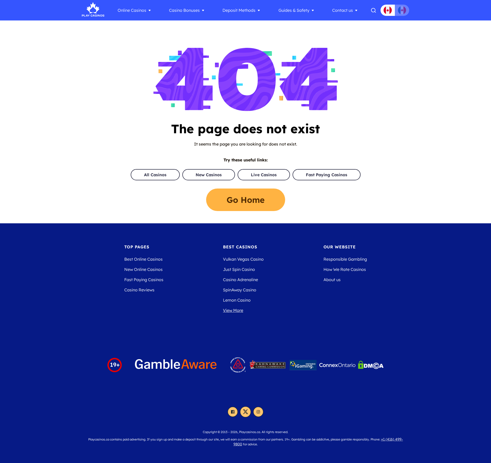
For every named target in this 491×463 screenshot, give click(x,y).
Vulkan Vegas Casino (243, 259)
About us (332, 279)
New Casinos (209, 174)
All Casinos (155, 174)
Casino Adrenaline (240, 279)
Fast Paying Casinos (326, 174)
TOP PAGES (137, 246)
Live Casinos (264, 174)
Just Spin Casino (239, 269)
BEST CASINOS (240, 246)
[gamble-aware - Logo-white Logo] (176, 365)
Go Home (246, 200)
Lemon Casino (237, 300)
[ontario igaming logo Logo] (303, 365)
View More (233, 310)
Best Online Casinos (143, 259)
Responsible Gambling (345, 259)
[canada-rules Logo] (238, 364)
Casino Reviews (139, 289)
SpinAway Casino (239, 289)
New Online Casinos (143, 269)
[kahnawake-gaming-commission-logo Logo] (267, 365)
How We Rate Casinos (344, 269)
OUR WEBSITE (339, 246)
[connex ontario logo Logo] (337, 365)
